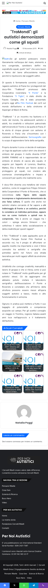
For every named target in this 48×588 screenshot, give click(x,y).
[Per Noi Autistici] (14, 3)
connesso (17, 441)
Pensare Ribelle (28, 21)
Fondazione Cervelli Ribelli (13, 524)
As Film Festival (25, 103)
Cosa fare (6, 490)
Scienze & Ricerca (10, 494)
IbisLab (42, 569)
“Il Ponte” (33, 93)
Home (17, 21)
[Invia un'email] (18, 48)
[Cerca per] (44, 4)
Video (4, 502)
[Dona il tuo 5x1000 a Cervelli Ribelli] (24, 12)
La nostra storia (8, 520)
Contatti (5, 528)
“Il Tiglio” (19, 96)
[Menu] (3, 4)
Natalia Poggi (12, 48)
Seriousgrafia (35, 137)
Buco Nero (6, 498)
